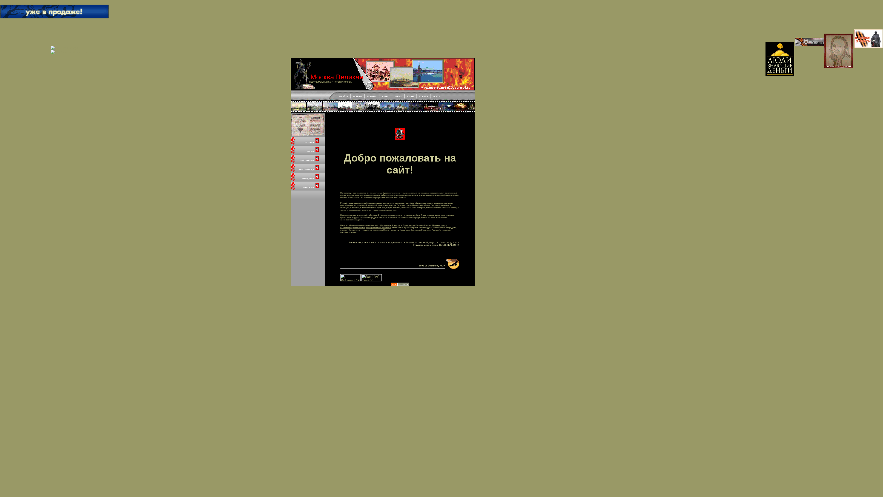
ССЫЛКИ (423, 97)
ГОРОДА (398, 97)
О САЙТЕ (343, 97)
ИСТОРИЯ (371, 97)
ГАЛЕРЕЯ (357, 97)
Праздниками (359, 227)
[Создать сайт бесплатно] (400, 285)
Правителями (409, 225)
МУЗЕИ (385, 97)
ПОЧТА (436, 97)
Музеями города (439, 225)
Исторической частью (390, 225)
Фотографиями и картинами (378, 227)
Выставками (346, 227)
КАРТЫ (410, 97)
